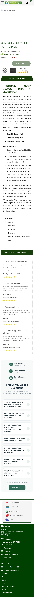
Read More (12, 267)
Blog (3, 577)
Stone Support (7, 593)
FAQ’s (4, 589)
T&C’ (3, 583)
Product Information (17, 78)
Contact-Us (8, 558)
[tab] (17, 78)
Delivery (5, 580)
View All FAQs (17, 487)
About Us (5, 574)
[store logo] (13, 2)
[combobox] (20, 8)
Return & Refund (8, 586)
